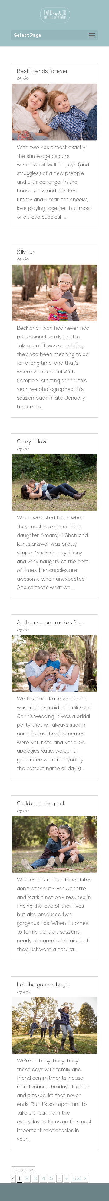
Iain (26, 992)
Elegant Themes (45, 1191)
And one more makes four (50, 623)
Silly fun (26, 252)
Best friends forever (42, 71)
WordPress (86, 1191)
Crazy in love (32, 442)
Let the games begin (43, 985)
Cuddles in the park (41, 804)
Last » (79, 1178)
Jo (25, 78)
